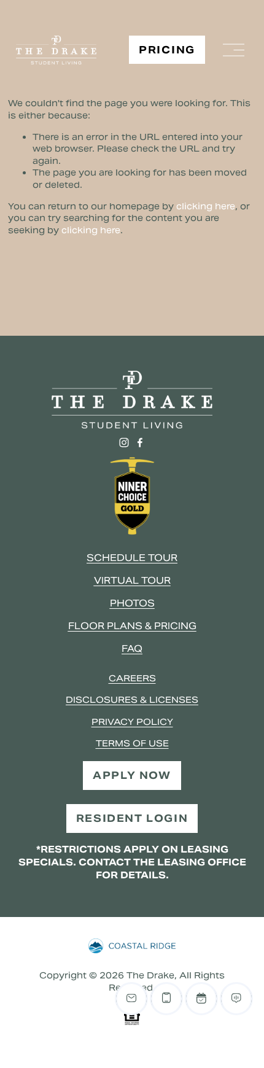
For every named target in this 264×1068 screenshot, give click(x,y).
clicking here (205, 206)
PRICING (167, 50)
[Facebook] (140, 442)
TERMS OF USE (132, 743)
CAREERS (132, 678)
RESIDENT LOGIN (132, 818)
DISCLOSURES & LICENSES (132, 699)
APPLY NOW (132, 775)
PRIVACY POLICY (132, 721)
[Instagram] (124, 442)
